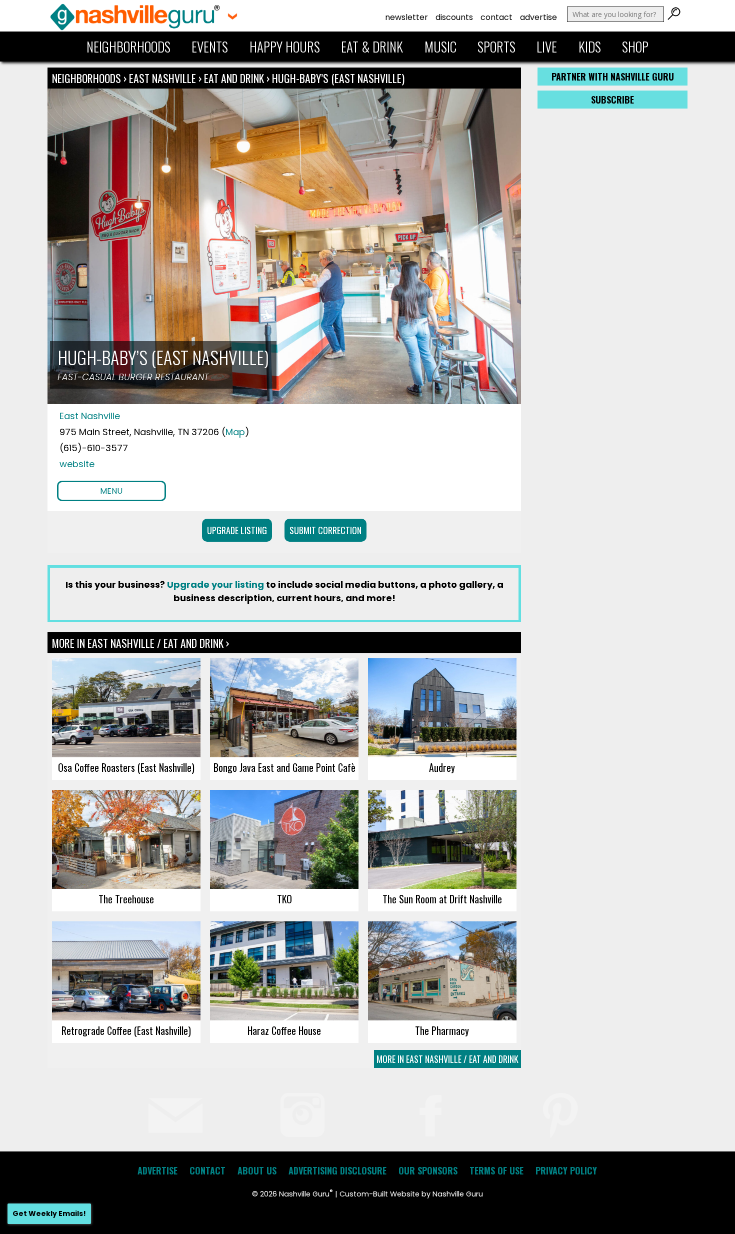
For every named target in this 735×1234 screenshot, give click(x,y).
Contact (496, 17)
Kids (589, 47)
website (77, 464)
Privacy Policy (566, 1170)
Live (546, 47)
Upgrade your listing (215, 584)
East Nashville (163, 78)
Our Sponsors (428, 1170)
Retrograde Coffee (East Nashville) (126, 1030)
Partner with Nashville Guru (613, 76)
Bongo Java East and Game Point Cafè (285, 767)
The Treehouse (126, 898)
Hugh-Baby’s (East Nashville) (338, 78)
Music (440, 47)
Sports (497, 47)
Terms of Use (497, 1170)
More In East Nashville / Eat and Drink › (140, 643)
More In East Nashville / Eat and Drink (447, 1058)
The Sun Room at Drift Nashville (442, 898)
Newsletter (406, 17)
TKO (284, 898)
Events (210, 47)
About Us (257, 1170)
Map (235, 432)
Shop (635, 47)
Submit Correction (326, 530)
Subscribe (612, 99)
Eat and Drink (234, 78)
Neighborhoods (128, 47)
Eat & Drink (372, 47)
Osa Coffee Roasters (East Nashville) (126, 767)
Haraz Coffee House (284, 1030)
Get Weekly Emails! (49, 1213)
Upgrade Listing (237, 530)
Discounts (454, 17)
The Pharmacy (442, 1030)
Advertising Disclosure (337, 1170)
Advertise (538, 17)
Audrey (442, 767)
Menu (111, 491)
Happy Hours (285, 47)
